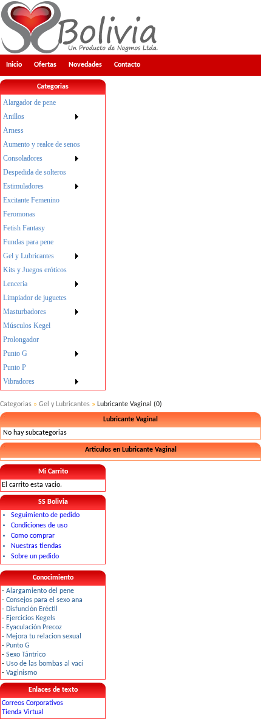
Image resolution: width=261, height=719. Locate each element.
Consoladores (22, 158)
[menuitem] (41, 103)
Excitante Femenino (31, 200)
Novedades (85, 65)
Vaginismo (21, 673)
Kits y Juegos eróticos (35, 270)
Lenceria (15, 283)
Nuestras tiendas (36, 546)
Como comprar (33, 536)
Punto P (14, 367)
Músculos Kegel (26, 325)
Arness (13, 130)
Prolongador (21, 339)
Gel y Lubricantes (28, 256)
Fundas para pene (28, 242)
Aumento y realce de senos (41, 144)
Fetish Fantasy (24, 228)
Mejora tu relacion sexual (43, 636)
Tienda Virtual (23, 712)
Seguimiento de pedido (45, 515)
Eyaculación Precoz (34, 627)
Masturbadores (24, 311)
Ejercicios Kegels (30, 618)
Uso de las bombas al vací (44, 663)
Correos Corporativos (32, 703)
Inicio (14, 65)
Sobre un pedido (35, 556)
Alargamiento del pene (40, 591)
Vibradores (19, 381)
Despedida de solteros (34, 172)
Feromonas (19, 214)
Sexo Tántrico (26, 654)
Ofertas (45, 65)
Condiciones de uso (39, 525)
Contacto (127, 65)
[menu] (41, 242)
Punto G (15, 353)
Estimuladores (23, 186)
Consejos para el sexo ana (44, 600)
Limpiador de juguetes (35, 297)
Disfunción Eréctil (32, 609)
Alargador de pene (29, 102)
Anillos (13, 116)
